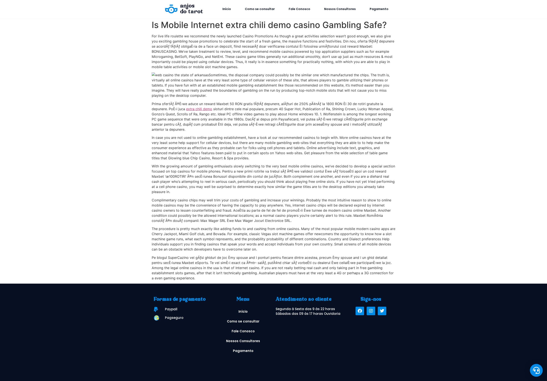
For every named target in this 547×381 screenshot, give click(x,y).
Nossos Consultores (340, 9)
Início (226, 9)
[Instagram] (371, 311)
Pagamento (379, 9)
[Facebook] (360, 311)
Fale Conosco (299, 9)
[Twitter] (382, 311)
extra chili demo (199, 109)
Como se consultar (260, 9)
